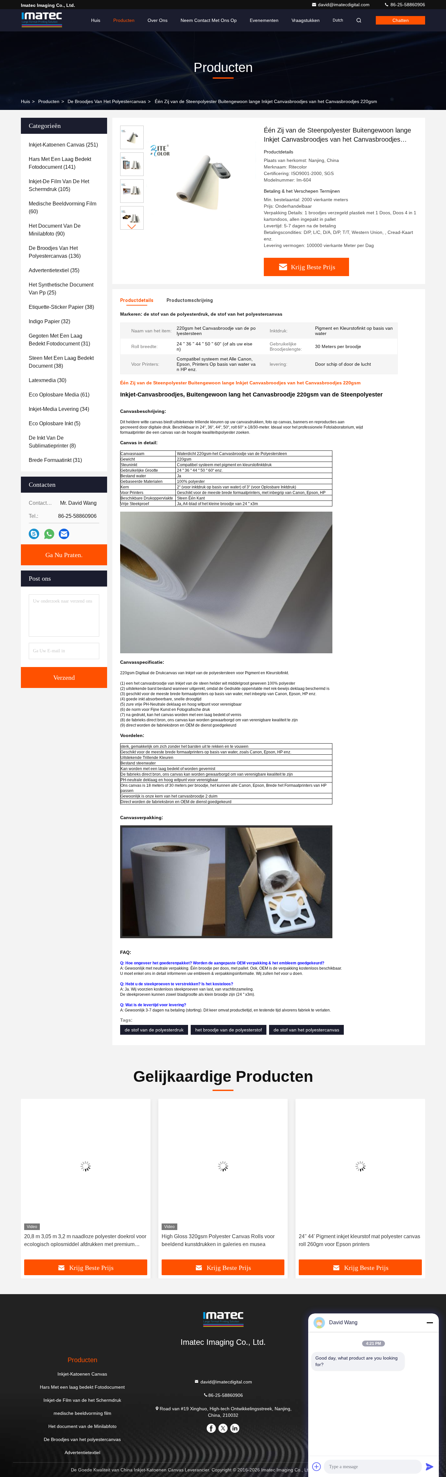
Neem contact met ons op (209, 20)
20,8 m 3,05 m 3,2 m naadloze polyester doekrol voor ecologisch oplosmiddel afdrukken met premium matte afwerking (85, 1241)
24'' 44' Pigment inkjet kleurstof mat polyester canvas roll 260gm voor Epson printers (359, 1240)
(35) (54, 270)
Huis (95, 20)
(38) (61, 307)
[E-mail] (64, 534)
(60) (62, 207)
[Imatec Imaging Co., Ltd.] (41, 20)
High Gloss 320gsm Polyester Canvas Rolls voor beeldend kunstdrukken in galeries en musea (218, 1240)
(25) (61, 288)
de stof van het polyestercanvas (306, 1029)
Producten (124, 20)
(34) (59, 409)
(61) (59, 394)
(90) (55, 230)
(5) (54, 423)
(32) (49, 321)
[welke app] (49, 534)
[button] (132, 226)
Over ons (157, 20)
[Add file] (316, 1466)
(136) (55, 252)
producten (48, 101)
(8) (52, 441)
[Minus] (430, 1323)
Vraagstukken (306, 20)
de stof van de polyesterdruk (154, 1029)
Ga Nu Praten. (64, 554)
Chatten (400, 20)
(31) (59, 339)
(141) (60, 163)
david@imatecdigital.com (344, 4)
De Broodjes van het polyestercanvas (107, 101)
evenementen (264, 20)
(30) (47, 380)
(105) (59, 185)
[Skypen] (34, 534)
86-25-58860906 (407, 4)
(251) (63, 145)
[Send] (429, 1466)
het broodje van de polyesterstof (228, 1029)
